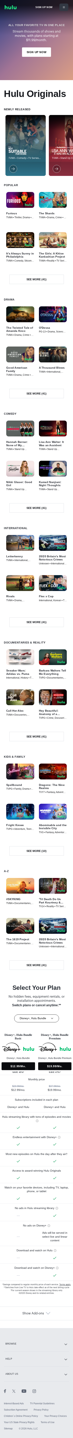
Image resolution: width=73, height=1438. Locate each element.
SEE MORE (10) (36, 850)
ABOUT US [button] (11, 1374)
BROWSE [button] (11, 1343)
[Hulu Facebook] (8, 1391)
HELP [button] (8, 1358)
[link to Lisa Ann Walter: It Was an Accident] (56, 169)
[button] (20, 200)
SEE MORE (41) (36, 279)
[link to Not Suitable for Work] (13, 169)
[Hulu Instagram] (34, 1391)
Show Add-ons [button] (33, 1313)
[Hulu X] (17, 1391)
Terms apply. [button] (65, 1285)
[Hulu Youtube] (27, 1391)
